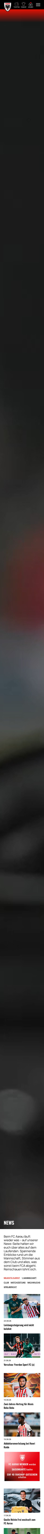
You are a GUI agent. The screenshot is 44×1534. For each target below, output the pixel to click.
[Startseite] (7, 4)
